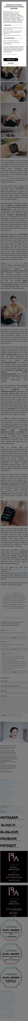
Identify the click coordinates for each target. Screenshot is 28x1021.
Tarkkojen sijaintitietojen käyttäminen (11, 40)
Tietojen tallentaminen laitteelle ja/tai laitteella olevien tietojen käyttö (13, 28)
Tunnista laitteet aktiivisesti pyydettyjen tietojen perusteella (11, 43)
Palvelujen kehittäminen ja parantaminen (11, 35)
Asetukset (11, 63)
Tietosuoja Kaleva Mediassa (10, 54)
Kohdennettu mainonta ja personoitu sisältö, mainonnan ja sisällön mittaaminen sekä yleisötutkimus (12, 32)
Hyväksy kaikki (11, 59)
